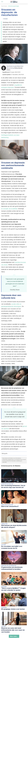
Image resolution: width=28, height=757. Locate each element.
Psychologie (4, 6)
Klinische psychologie (13, 6)
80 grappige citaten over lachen (13, 609)
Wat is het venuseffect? (10, 506)
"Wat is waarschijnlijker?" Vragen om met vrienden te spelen (13, 589)
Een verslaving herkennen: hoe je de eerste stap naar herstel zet (13, 486)
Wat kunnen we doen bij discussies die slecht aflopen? (14, 526)
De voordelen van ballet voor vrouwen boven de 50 (11, 547)
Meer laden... (14, 636)
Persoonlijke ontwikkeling (8, 565)
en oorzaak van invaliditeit (9, 208)
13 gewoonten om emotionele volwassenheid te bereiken (12, 568)
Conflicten (4, 523)
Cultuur (3, 544)
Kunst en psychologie (7, 504)
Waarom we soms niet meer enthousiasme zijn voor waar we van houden (13, 630)
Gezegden (4, 586)
